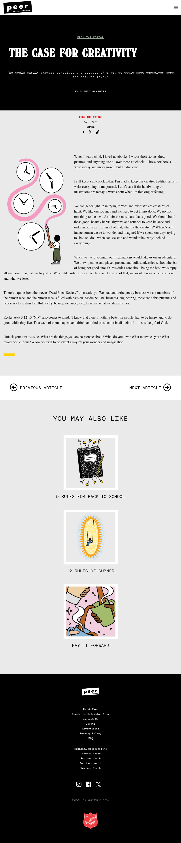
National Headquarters (90, 748)
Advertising (90, 728)
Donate (90, 723)
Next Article (145, 387)
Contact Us (90, 719)
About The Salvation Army (90, 714)
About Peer (90, 709)
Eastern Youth (91, 758)
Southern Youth (90, 763)
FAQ (90, 738)
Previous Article (41, 387)
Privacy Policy (90, 733)
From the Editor (90, 37)
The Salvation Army (90, 821)
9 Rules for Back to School (90, 496)
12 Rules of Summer (90, 571)
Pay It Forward (90, 645)
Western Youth (91, 768)
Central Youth (91, 753)
